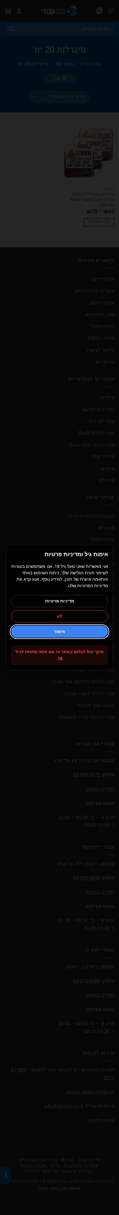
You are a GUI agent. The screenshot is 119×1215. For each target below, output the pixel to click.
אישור (59, 632)
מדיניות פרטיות (59, 601)
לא (59, 616)
